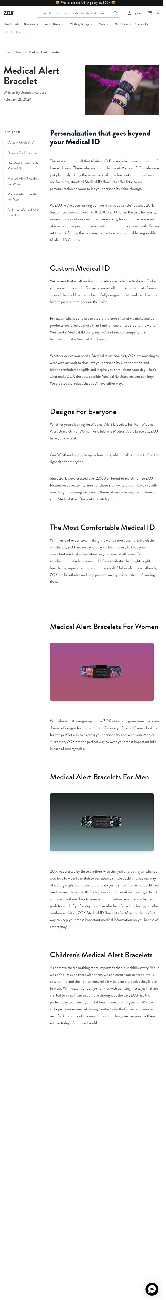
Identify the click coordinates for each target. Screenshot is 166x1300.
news (19, 52)
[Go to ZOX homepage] (8, 13)
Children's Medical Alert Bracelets (23, 212)
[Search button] (115, 13)
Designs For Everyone (22, 152)
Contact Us (141, 24)
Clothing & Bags (79, 24)
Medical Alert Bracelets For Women (23, 181)
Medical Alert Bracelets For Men (23, 197)
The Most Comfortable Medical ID (22, 166)
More (102, 24)
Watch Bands (52, 24)
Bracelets (29, 24)
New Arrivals (11, 24)
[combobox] (79, 13)
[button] (151, 1289)
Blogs (6, 52)
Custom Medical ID (20, 142)
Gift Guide (121, 24)
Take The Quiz (11, 32)
